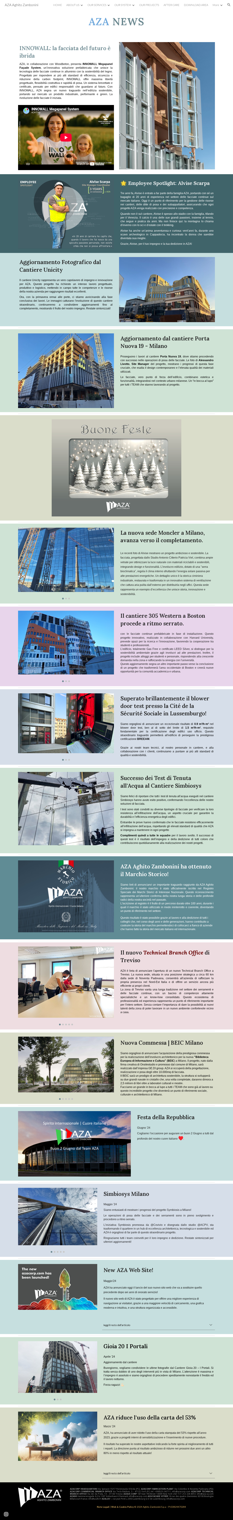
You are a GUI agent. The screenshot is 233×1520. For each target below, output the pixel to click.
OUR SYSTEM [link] (122, 4)
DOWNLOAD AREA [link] (196, 4)
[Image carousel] (66, 564)
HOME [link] (57, 4)
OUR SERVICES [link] (97, 4)
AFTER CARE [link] (171, 4)
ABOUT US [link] (72, 4)
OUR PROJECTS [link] (149, 4)
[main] (116, 21)
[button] (229, 5)
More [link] (216, 4)
